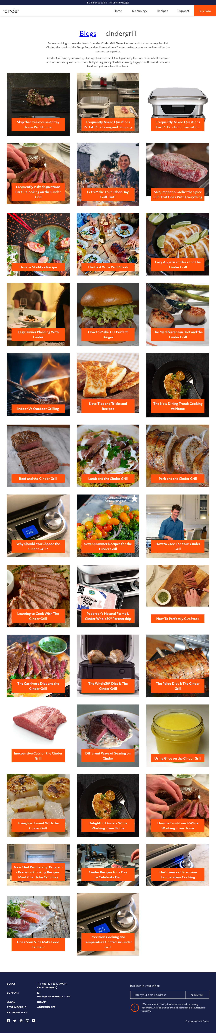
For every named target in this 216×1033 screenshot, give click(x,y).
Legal (11, 1001)
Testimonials (17, 1007)
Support (183, 11)
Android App (46, 1007)
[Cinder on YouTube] (33, 1021)
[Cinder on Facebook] (8, 1021)
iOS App (42, 1001)
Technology (139, 11)
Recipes (162, 11)
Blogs (88, 33)
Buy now (205, 11)
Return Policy (17, 1012)
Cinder (206, 1021)
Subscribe (197, 995)
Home (118, 11)
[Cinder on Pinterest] (21, 1021)
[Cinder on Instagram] (27, 1021)
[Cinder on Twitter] (14, 1021)
